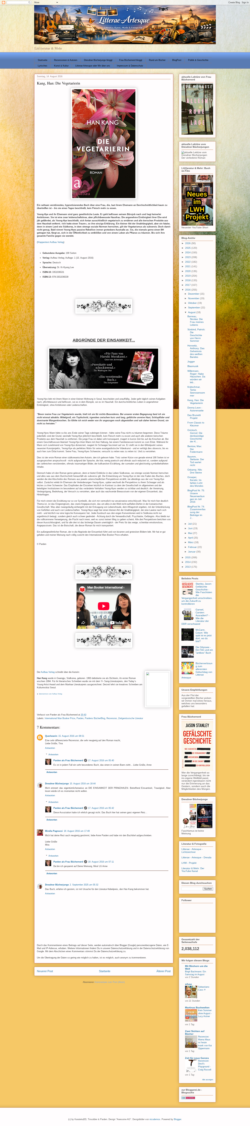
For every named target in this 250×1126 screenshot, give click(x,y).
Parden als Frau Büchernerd (68, 760)
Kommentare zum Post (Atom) (110, 982)
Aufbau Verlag (48, 672)
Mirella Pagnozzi (54, 831)
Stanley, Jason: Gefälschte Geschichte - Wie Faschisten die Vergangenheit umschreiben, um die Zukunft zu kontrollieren (196, 593)
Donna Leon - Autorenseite (195, 409)
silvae (188, 984)
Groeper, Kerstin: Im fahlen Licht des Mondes (195, 481)
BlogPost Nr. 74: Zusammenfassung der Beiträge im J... (196, 512)
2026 (188, 243)
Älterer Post (163, 971)
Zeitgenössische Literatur (130, 718)
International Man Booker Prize (60, 718)
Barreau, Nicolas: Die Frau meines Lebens (195, 320)
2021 (188, 266)
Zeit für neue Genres (197, 1058)
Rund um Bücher (157, 60)
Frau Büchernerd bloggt (130, 60)
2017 (188, 285)
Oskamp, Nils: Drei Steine (194, 471)
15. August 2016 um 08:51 (71, 736)
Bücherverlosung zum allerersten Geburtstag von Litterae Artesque (196, 670)
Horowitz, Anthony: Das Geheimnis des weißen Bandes (195, 351)
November (194, 298)
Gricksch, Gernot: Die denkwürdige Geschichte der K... (195, 436)
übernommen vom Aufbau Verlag (50, 694)
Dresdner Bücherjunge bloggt (98, 60)
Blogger (177, 1119)
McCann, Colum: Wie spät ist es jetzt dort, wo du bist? (204, 635)
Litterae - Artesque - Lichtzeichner (192, 850)
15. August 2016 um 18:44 (83, 783)
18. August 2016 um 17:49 (77, 831)
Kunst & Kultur (61, 65)
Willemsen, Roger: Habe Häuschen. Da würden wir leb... (196, 377)
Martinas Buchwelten (197, 1007)
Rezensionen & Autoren (65, 60)
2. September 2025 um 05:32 (84, 884)
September (194, 307)
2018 (188, 280)
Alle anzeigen (207, 1080)
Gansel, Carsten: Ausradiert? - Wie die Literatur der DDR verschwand (195, 616)
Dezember (194, 293)
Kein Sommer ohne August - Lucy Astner (205, 1013)
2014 (188, 562)
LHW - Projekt (188, 862)
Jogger (191, 361)
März (191, 542)
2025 (188, 247)
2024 (188, 252)
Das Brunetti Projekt (194, 416)
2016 (188, 289)
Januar (192, 551)
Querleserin (51, 736)
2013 (188, 566)
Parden (80, 718)
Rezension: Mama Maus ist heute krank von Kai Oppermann (205, 1042)
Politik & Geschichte (198, 60)
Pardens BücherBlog (95, 718)
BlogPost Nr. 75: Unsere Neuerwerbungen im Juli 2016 (196, 496)
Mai (190, 533)
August (192, 312)
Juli (190, 523)
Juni (190, 528)
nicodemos (154, 1119)
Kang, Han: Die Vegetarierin (195, 401)
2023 (188, 257)
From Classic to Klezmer (195, 424)
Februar (192, 547)
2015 (188, 557)
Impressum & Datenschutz (130, 65)
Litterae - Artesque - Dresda (196, 857)
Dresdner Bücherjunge (57, 783)
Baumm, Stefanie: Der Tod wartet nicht (195, 460)
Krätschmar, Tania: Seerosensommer (196, 391)
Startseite (42, 60)
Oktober (192, 303)
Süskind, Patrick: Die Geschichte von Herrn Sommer (196, 335)
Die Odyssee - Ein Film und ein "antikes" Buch (204, 650)
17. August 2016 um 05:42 (101, 808)
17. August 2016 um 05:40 (101, 760)
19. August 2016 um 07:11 (101, 861)
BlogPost (176, 60)
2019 (188, 275)
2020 (188, 271)
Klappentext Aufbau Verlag (51, 242)
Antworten (50, 748)
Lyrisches (42, 65)
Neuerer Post (45, 971)
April (191, 537)
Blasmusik (192, 366)
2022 (188, 261)
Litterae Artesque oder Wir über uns (92, 65)
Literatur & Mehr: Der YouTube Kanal (192, 870)
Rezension (111, 718)
